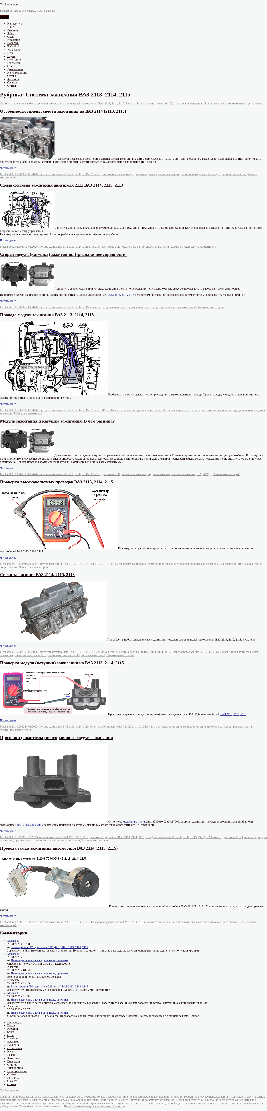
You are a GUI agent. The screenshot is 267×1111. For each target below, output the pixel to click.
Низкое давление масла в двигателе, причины (39, 960)
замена (153, 174)
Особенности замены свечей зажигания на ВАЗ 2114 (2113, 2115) (63, 111)
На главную (14, 23)
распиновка (230, 922)
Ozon (10, 36)
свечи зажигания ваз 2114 (30, 655)
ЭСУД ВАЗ (205, 837)
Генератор (13, 62)
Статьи (11, 85)
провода (216, 922)
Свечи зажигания (107, 651)
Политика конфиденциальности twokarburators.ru (94, 1106)
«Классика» (14, 49)
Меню (4, 17)
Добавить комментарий (201, 246)
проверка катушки (218, 726)
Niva (10, 52)
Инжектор (13, 39)
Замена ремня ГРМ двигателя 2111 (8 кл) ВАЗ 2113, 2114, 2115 (49, 947)
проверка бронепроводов (174, 563)
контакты (204, 922)
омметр (152, 563)
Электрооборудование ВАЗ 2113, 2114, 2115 (198, 651)
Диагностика (15, 69)
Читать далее (8, 167)
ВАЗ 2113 (94, 410)
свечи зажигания (168, 174)
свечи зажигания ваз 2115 (64, 655)
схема (174, 246)
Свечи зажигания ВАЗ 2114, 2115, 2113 (37, 574)
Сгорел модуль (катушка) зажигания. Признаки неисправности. (63, 254)
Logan (11, 56)
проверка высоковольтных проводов (213, 563)
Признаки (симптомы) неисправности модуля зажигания (56, 737)
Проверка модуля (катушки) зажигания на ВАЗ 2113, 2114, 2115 (62, 662)
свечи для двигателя (238, 651)
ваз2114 (216, 837)
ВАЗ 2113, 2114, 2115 (121, 294)
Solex (10, 33)
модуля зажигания (134, 821)
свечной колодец (209, 174)
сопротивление (9, 567)
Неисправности (17, 72)
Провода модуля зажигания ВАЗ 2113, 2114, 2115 (47, 314)
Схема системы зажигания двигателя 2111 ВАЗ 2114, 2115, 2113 (61, 185)
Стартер (12, 66)
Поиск (11, 26)
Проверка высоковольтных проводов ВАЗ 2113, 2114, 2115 (56, 482)
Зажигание (14, 59)
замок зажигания (186, 922)
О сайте (12, 82)
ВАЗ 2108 (13, 43)
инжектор (250, 837)
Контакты (13, 79)
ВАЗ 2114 (13, 46)
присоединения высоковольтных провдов (218, 410)
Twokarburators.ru (10, 4)
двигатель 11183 (233, 837)
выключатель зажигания (159, 922)
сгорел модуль (161, 307)
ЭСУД (183, 246)
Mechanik (5, 174)
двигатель (141, 174)
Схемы (11, 75)
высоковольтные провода (117, 174)
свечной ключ (189, 174)
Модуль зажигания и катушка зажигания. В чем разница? (57, 421)
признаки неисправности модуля (35, 840)
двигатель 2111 (111, 246)
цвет (241, 922)
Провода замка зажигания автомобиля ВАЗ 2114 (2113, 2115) (59, 848)
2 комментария (22, 729)
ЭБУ (199, 474)
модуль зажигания (133, 246)
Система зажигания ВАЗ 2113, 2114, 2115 (63, 174)
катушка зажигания (114, 307)
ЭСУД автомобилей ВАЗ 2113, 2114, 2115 (171, 837)
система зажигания (233, 174)
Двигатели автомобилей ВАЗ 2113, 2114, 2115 (66, 651)
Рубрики (12, 30)
